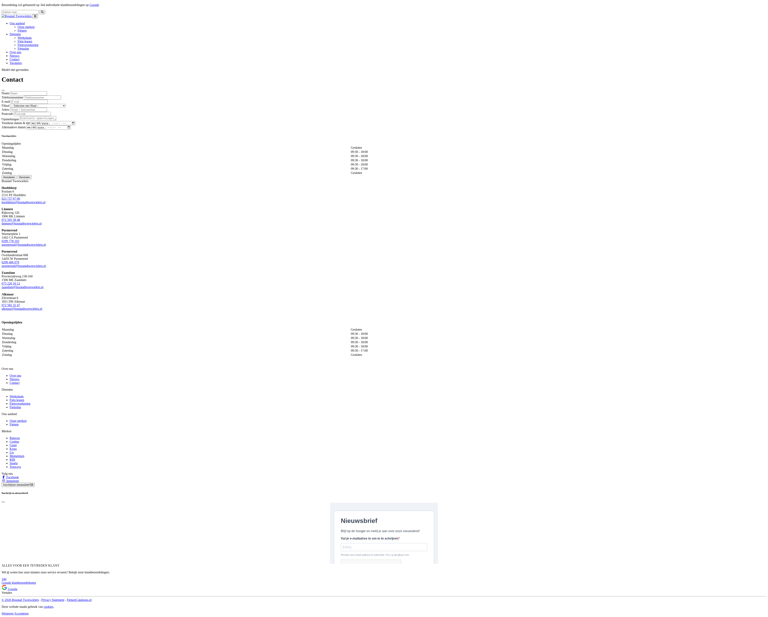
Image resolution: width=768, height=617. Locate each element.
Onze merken (26, 27)
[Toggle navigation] (35, 16)
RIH (12, 459)
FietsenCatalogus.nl (79, 600)
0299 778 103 (10, 241)
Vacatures (16, 63)
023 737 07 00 (11, 198)
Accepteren (21, 613)
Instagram (12, 481)
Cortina (14, 441)
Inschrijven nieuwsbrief (16, 484)
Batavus (15, 438)
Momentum (17, 456)
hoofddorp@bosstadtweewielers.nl (23, 202)
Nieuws (14, 55)
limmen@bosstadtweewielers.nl (22, 223)
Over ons (15, 52)
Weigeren (8, 613)
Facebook (12, 477)
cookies (48, 606)
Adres (5, 109)
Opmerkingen (10, 119)
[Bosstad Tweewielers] (17, 16)
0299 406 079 (10, 262)
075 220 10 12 (11, 283)
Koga (13, 448)
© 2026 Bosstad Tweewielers (20, 600)
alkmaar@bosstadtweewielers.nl (22, 308)
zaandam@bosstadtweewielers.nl (22, 287)
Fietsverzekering (28, 45)
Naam (5, 93)
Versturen (24, 177)
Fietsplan (23, 48)
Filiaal (5, 105)
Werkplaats (25, 37)
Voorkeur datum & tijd (16, 123)
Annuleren (9, 177)
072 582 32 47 (11, 305)
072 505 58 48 (11, 220)
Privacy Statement (52, 600)
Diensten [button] (15, 34)
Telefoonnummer (12, 97)
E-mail (6, 101)
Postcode (7, 113)
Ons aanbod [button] (17, 23)
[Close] (3, 90)
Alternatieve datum (14, 127)
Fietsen (22, 30)
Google (94, 5)
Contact (14, 59)
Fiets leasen (25, 41)
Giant (13, 445)
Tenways (15, 467)
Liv (12, 452)
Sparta (14, 463)
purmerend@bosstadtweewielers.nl (24, 244)
